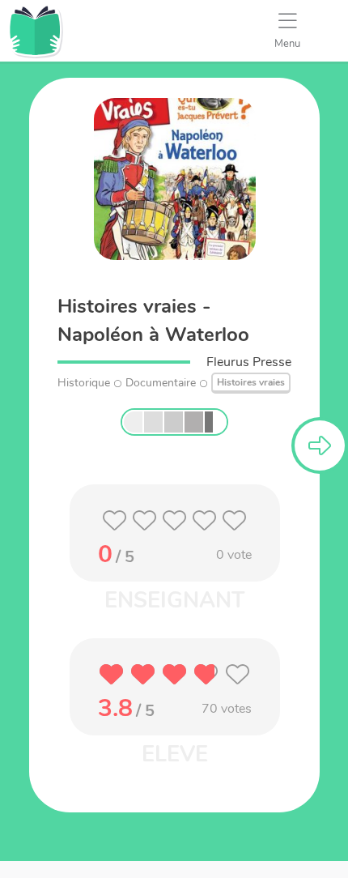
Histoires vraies (251, 382)
